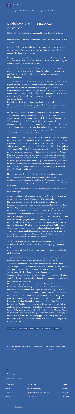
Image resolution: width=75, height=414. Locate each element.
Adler (29, 33)
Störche (60, 33)
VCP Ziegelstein (18, 5)
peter (23, 33)
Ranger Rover (53, 33)
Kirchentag (44, 33)
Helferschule (23, 328)
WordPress (18, 407)
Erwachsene (35, 33)
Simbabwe (56, 328)
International (34, 328)
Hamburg (12, 328)
